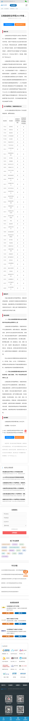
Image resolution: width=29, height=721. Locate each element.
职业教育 (6, 8)
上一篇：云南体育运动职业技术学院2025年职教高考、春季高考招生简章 (14, 430)
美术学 (18, 550)
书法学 (20, 553)
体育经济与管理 (6, 544)
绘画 (24, 550)
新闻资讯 (12, 8)
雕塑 (3, 553)
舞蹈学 (23, 547)
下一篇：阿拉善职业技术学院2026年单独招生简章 (13, 432)
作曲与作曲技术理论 (14, 547)
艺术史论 (15, 544)
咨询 (21, 613)
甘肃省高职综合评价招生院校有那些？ (10, 591)
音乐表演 (4, 547)
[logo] (4, 4)
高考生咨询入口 (8, 24)
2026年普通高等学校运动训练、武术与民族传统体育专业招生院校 (14, 570)
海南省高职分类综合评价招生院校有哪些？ (11, 587)
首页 (2, 8)
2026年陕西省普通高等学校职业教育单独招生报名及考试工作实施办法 (14, 574)
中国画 (14, 553)
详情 (9, 613)
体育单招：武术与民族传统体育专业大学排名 (11, 583)
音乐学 (21, 544)
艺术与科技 (5, 556)
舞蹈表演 (4, 550)
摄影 (9, 553)
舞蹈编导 (12, 550)
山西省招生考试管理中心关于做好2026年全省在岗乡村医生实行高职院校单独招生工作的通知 (14, 578)
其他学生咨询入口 (20, 24)
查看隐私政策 (14, 529)
